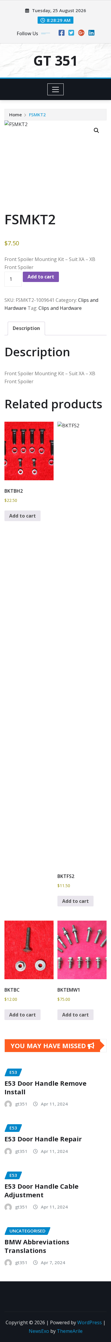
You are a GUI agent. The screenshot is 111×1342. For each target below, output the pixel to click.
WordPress (89, 1322)
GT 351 (55, 60)
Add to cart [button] (22, 516)
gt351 (21, 1104)
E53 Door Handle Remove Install (45, 1087)
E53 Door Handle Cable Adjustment (41, 1190)
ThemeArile (70, 1331)
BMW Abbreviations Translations (36, 1246)
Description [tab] (26, 328)
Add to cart (41, 276)
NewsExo (39, 1331)
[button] (96, 130)
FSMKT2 (37, 114)
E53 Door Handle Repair (43, 1138)
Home (15, 114)
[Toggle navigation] (55, 89)
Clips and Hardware (60, 308)
